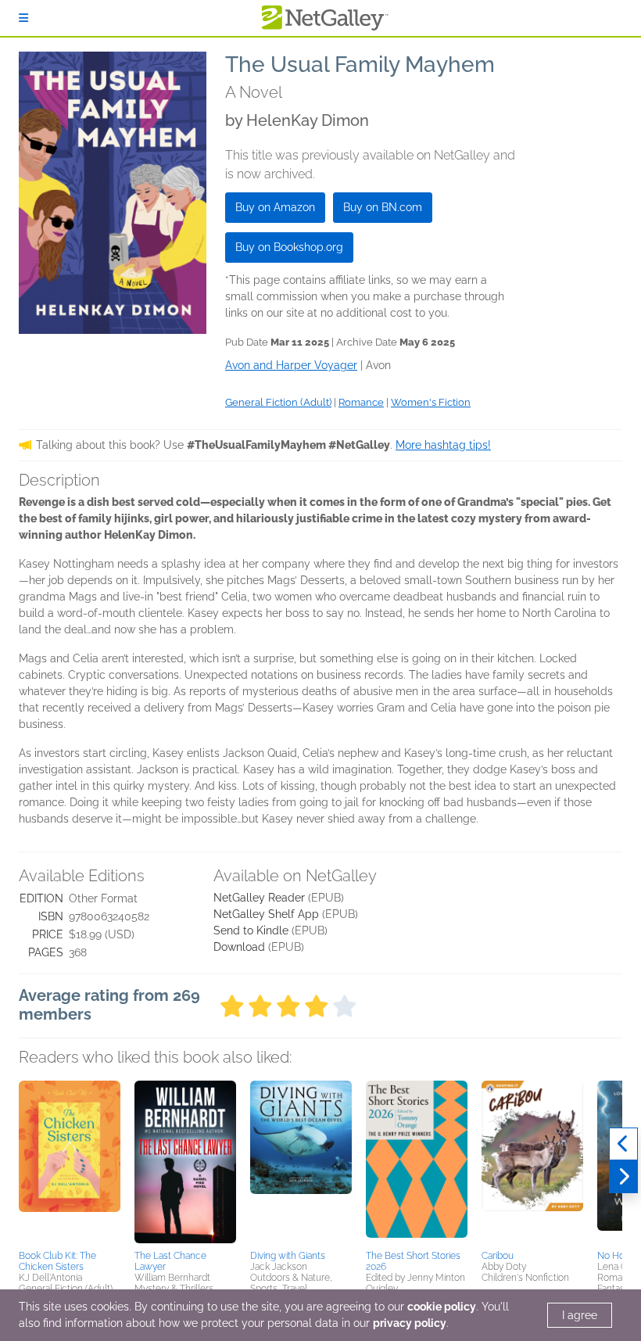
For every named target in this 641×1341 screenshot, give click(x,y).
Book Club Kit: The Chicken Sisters (57, 1261)
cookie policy (441, 1306)
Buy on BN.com (382, 207)
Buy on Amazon (275, 207)
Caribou (498, 1255)
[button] (69, 1163)
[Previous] (623, 1144)
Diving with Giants (287, 1255)
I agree (579, 1315)
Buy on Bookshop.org (289, 247)
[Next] (623, 1176)
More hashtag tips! (443, 445)
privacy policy (409, 1323)
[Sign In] (23, 18)
